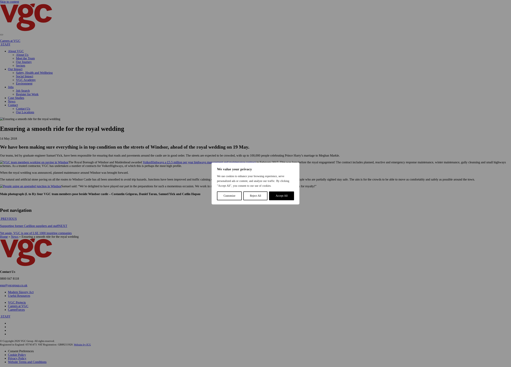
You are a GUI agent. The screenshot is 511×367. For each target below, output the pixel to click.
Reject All (255, 195)
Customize (229, 195)
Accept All (282, 195)
